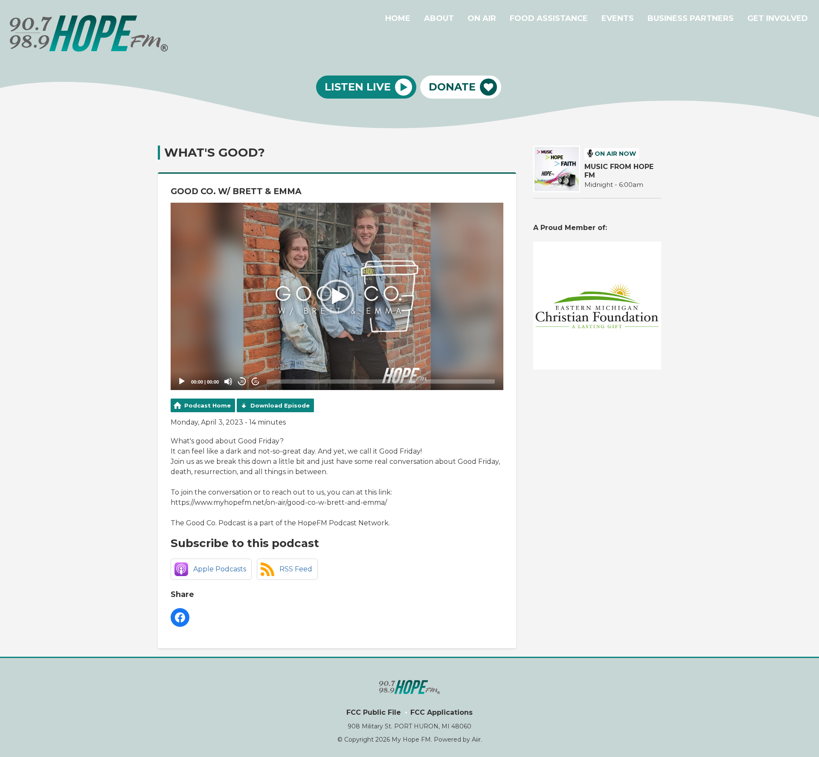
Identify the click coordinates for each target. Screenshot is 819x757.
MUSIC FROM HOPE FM (618, 171)
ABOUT (439, 18)
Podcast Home (207, 405)
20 (242, 382)
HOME (397, 18)
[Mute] (228, 381)
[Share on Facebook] (180, 617)
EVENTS (617, 18)
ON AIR (482, 18)
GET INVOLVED (777, 18)
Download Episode (280, 405)
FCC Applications (441, 712)
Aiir (476, 739)
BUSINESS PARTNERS (691, 18)
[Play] (181, 381)
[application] (337, 296)
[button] (337, 297)
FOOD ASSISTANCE (549, 18)
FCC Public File (373, 712)
